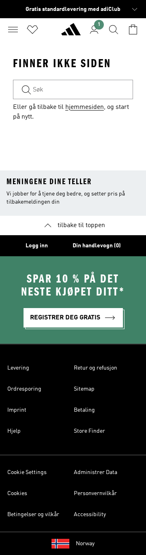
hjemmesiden (84, 107)
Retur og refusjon (95, 368)
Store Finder (89, 431)
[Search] (113, 29)
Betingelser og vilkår (33, 514)
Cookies (17, 493)
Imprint (16, 410)
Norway (85, 543)
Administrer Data (95, 472)
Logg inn (37, 246)
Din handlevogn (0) (97, 246)
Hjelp (14, 431)
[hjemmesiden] (71, 33)
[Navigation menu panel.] (13, 29)
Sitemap (84, 389)
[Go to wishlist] (32, 29)
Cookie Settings (27, 472)
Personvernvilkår (95, 493)
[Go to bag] (133, 29)
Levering (18, 368)
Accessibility (90, 514)
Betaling (84, 410)
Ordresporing (24, 389)
